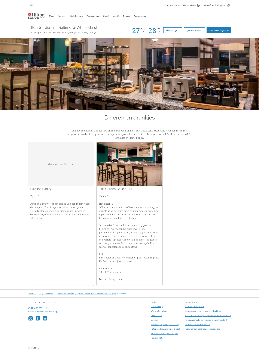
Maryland (49, 293)
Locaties (32, 293)
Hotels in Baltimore (65, 293)
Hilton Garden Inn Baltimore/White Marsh (96, 293)
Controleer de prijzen (220, 30)
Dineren (122, 293)
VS (40, 293)
